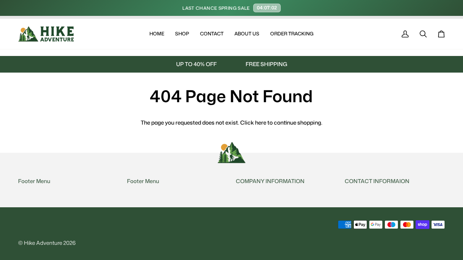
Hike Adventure (43, 243)
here (260, 122)
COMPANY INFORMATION (270, 181)
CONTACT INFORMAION (377, 181)
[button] (182, 34)
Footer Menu (34, 181)
